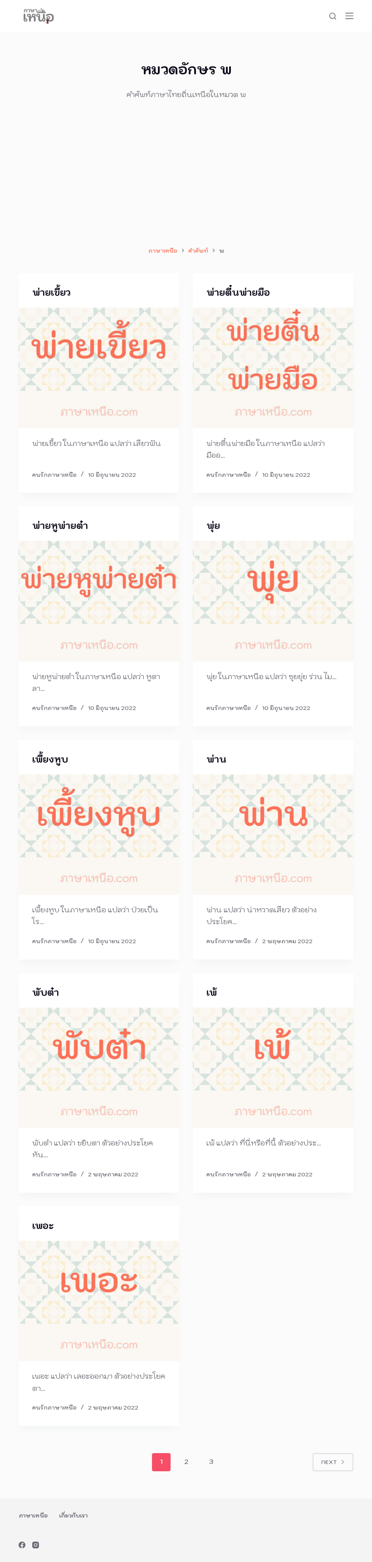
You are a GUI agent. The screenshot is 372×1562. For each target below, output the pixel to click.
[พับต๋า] (99, 1068)
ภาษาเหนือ (33, 1515)
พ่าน (216, 759)
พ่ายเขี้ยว (51, 293)
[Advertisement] (186, 172)
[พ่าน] (273, 834)
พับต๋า (45, 993)
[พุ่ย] (273, 601)
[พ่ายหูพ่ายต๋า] (99, 601)
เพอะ (43, 1226)
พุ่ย (213, 526)
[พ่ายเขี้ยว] (99, 368)
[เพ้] (273, 1068)
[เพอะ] (99, 1301)
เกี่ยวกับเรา (73, 1515)
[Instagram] (35, 1545)
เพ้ (211, 993)
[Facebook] (22, 1545)
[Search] (332, 16)
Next (329, 1462)
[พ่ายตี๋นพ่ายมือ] (273, 368)
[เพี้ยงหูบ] (99, 834)
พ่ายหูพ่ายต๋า (60, 526)
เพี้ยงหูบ (50, 759)
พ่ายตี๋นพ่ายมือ (238, 293)
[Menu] (349, 16)
